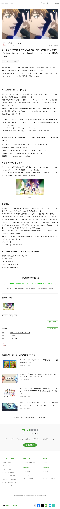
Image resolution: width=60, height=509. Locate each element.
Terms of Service (41, 495)
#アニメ (4, 315)
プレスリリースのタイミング (9, 479)
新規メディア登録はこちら (17, 283)
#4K (11, 315)
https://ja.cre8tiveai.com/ (13, 242)
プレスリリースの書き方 (8, 472)
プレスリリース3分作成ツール (10, 482)
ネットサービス (15, 338)
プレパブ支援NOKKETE (29, 462)
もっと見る (43, 417)
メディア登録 (27, 475)
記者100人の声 (6, 465)
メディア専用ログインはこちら (45, 283)
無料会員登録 (30, 445)
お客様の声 (28, 439)
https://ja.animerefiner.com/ (41, 128)
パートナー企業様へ (28, 478)
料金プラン (12, 439)
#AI (16, 315)
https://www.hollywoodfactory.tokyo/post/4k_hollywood (26, 153)
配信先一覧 (20, 439)
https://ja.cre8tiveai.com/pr (41, 131)
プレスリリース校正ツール (9, 485)
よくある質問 (45, 439)
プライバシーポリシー (49, 475)
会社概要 (46, 462)
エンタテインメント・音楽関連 (10, 61)
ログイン (51, 3)
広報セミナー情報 (7, 469)
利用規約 (46, 471)
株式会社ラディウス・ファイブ (16, 43)
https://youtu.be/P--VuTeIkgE (21, 156)
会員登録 (57, 3)
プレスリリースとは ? (11, 505)
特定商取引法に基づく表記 (50, 478)
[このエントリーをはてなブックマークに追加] (50, 506)
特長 (6, 439)
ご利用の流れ (36, 439)
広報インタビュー (7, 462)
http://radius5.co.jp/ (12, 267)
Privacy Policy (34, 495)
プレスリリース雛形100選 (9, 475)
